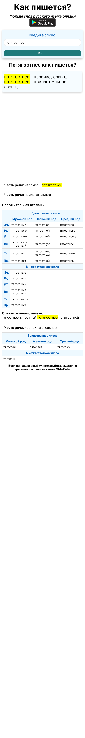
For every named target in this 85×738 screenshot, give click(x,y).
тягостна (36, 347)
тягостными (19, 299)
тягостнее (10, 317)
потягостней (69, 317)
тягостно (63, 347)
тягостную (42, 244)
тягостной (42, 230)
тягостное (67, 224)
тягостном (18, 260)
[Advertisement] (42, 137)
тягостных (18, 278)
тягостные (18, 272)
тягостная (42, 224)
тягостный (18, 224)
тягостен (9, 347)
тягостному (19, 236)
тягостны (9, 359)
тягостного (19, 230)
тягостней (28, 317)
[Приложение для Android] (42, 25)
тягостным (19, 253)
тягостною (42, 251)
